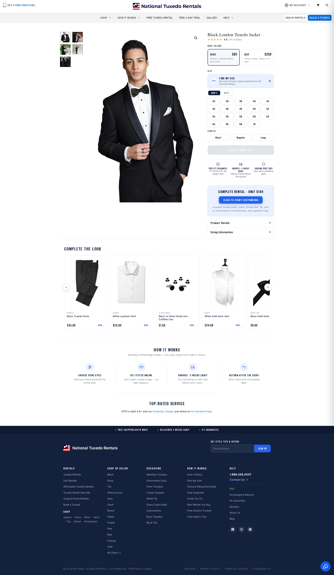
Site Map (190, 569)
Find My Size (194, 480)
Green (110, 516)
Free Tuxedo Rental (159, 17)
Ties (68, 521)
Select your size (240, 150)
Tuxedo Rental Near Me (76, 492)
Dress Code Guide (156, 504)
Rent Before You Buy (198, 504)
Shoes (77, 521)
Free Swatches (195, 492)
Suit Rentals (70, 480)
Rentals (69, 468)
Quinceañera (153, 510)
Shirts (87, 517)
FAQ (232, 488)
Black (110, 474)
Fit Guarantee (237, 500)
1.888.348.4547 (240, 474)
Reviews (234, 506)
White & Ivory (114, 492)
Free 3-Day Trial (189, 17)
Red (109, 534)
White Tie (151, 498)
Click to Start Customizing (240, 200)
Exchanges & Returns (242, 494)
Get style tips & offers (225, 441)
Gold (110, 546)
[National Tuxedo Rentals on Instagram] (241, 529)
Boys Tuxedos (154, 516)
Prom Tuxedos (154, 486)
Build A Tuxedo (320, 17)
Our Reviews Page (201, 411)
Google (169, 411)
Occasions (153, 468)
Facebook (158, 411)
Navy (110, 480)
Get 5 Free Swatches (21, 5)
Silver (110, 504)
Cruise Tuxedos (155, 492)
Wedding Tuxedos (156, 474)
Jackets (67, 517)
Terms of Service (236, 569)
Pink (109, 528)
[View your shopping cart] (318, 5)
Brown (110, 510)
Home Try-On (194, 498)
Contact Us (237, 479)
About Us (235, 512)
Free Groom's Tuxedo (199, 510)
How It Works (127, 17)
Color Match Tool (196, 516)
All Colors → (114, 552)
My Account (297, 5)
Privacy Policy (210, 569)
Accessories (90, 521)
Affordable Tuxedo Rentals (78, 486)
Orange (111, 540)
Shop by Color (117, 468)
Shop (103, 17)
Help (226, 17)
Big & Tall (151, 522)
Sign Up (262, 448)
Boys (226, 92)
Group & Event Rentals (76, 498)
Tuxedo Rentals (72, 474)
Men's (214, 92)
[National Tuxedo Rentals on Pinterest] (250, 529)
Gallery (211, 17)
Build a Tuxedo (71, 504)
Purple (111, 522)
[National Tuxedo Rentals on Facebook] (233, 529)
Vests (96, 517)
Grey (110, 498)
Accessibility (261, 569)
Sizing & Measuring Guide (201, 486)
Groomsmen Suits (156, 480)
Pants (78, 517)
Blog (232, 518)
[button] (327, 5)
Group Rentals (295, 17)
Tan (109, 486)
